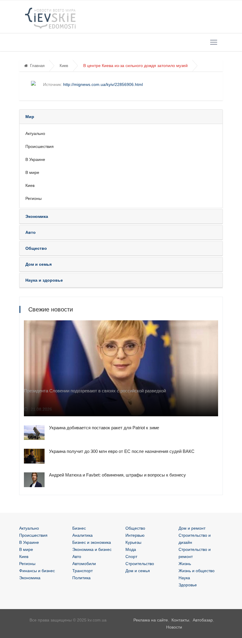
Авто (76, 556)
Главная (37, 65)
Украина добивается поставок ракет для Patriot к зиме (104, 427)
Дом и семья (137, 570)
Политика (81, 577)
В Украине (35, 159)
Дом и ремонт (192, 528)
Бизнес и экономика (91, 542)
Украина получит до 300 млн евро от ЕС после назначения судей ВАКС (121, 451)
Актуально (35, 133)
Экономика (29, 577)
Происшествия (39, 146)
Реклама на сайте (150, 620)
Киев (64, 65)
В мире (32, 172)
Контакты (180, 620)
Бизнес (79, 528)
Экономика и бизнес (92, 549)
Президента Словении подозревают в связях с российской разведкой (95, 390)
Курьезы (133, 542)
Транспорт (82, 570)
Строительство (139, 563)
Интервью (135, 535)
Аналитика (82, 535)
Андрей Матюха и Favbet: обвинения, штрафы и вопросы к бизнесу (117, 474)
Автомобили (84, 563)
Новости (174, 627)
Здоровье (188, 584)
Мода (130, 549)
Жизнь (185, 563)
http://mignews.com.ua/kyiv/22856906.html (103, 84)
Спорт (131, 556)
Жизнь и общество (197, 570)
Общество (135, 528)
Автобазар (203, 620)
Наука (184, 577)
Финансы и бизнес (37, 570)
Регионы (33, 198)
